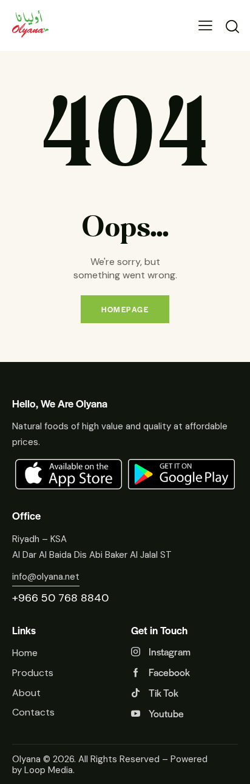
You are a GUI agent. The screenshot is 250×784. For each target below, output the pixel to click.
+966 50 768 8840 (60, 598)
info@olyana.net (45, 577)
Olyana (26, 759)
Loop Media (48, 770)
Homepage (125, 309)
